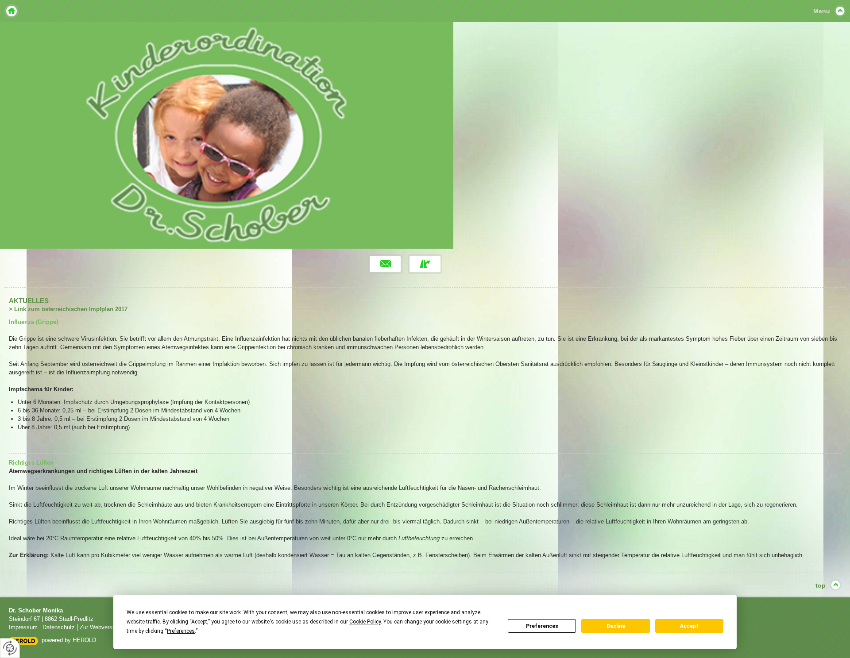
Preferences (542, 626)
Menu (821, 11)
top (820, 585)
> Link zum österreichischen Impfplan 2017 (68, 309)
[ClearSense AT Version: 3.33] (23, 640)
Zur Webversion (100, 627)
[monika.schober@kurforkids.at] (385, 264)
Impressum (23, 627)
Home (11, 11)
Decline (616, 626)
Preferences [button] (181, 631)
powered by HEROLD (69, 640)
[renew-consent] (10, 648)
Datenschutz (58, 627)
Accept (689, 626)
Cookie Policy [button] (365, 622)
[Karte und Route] (425, 264)
